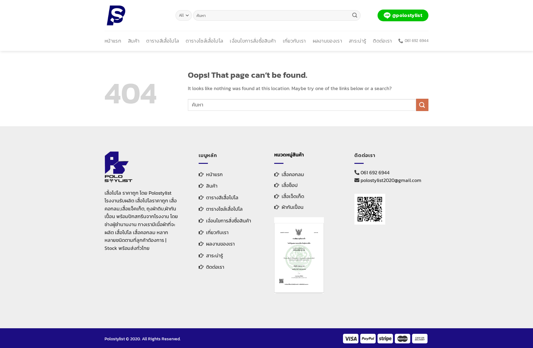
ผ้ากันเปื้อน (293, 207)
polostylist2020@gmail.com (390, 180)
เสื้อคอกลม (293, 174)
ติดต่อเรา (382, 40)
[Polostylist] (135, 15)
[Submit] (355, 15)
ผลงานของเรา (327, 40)
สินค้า (133, 40)
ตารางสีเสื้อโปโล (162, 40)
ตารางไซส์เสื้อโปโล (204, 40)
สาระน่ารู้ (357, 40)
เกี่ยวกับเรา (294, 40)
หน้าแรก (113, 40)
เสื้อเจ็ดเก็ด (293, 196)
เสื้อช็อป (290, 185)
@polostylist (407, 15)
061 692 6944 (374, 172)
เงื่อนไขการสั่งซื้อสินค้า (253, 40)
